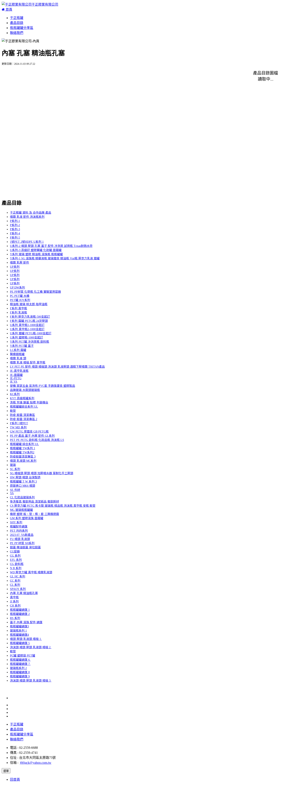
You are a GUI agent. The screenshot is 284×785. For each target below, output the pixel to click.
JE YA (13, 381)
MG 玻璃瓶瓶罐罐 (21, 509)
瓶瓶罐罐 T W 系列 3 (23, 481)
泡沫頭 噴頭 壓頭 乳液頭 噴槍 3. (30, 680)
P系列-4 (15, 233)
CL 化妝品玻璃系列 (22, 497)
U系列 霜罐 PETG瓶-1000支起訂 (30, 333)
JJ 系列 (14, 601)
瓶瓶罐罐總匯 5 (20, 643)
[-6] (72, 86)
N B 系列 (15, 568)
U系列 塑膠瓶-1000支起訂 (26, 337)
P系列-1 (15, 221)
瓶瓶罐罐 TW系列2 (22, 452)
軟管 (13, 410)
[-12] (198, 96)
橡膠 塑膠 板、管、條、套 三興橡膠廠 (34, 514)
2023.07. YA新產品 (21, 534)
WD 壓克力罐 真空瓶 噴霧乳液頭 (31, 572)
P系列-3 (15, 229)
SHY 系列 (16, 522)
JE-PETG (15, 378)
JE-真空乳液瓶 (19, 370)
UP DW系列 (17, 287)
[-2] (72, 75)
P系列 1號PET (19, 423)
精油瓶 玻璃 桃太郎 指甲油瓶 (28, 304)
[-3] (134, 75)
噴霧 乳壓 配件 (19, 262)
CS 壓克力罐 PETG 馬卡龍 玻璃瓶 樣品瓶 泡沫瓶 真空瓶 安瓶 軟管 (52, 505)
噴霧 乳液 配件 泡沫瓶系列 (27, 216)
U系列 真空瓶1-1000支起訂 (27, 325)
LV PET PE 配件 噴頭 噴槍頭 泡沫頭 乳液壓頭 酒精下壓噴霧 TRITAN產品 (57, 366)
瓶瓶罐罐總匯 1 (20, 609)
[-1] (9, 75)
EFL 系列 (16, 559)
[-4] (197, 75)
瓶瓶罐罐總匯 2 (20, 614)
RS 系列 (15, 618)
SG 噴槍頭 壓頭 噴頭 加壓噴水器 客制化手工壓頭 (41, 473)
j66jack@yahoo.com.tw (35, 762)
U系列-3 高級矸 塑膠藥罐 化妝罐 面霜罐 (36, 250)
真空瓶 (14, 597)
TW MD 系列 (18, 427)
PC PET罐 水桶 (19, 295)
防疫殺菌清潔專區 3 (23, 456)
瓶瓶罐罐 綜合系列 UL (24, 444)
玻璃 (13, 465)
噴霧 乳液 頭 (18, 358)
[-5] (9, 86)
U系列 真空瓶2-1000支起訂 (27, 329)
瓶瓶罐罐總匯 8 (20, 672)
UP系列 (15, 266)
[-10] (72, 96)
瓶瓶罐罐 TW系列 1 (22, 448)
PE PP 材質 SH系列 (22, 543)
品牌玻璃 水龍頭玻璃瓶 (25, 390)
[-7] (134, 86)
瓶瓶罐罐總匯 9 (20, 676)
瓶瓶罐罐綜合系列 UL (24, 406)
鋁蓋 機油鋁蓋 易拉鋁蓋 (25, 547)
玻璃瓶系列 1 (18, 630)
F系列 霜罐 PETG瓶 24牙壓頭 (29, 320)
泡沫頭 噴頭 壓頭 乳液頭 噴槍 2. (30, 647)
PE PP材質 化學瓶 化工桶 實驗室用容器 (35, 291)
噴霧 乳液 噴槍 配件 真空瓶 (27, 362)
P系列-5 (15, 237)
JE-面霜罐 (16, 375)
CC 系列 (15, 580)
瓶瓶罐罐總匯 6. (20, 659)
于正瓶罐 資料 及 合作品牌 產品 (30, 212)
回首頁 (15, 779)
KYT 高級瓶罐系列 (22, 398)
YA (12, 493)
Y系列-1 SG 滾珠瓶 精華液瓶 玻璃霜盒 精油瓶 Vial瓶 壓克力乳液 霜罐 (55, 258)
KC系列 (15, 394)
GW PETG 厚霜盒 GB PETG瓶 (29, 431)
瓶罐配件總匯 (18, 526)
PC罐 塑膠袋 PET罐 (22, 655)
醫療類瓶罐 (17, 354)
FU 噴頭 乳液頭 (20, 539)
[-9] (9, 96)
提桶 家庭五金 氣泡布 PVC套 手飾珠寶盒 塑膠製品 (42, 385)
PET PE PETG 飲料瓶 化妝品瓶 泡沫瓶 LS (37, 440)
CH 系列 (15, 605)
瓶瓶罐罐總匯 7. (20, 664)
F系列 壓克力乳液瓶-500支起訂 (30, 316)
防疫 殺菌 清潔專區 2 (23, 419)
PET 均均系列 (19, 530)
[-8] (197, 86)
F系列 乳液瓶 (18, 312)
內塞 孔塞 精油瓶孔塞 (24, 593)
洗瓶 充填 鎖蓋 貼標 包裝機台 (29, 402)
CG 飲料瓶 (16, 564)
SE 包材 (15, 489)
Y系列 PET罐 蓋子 (22, 345)
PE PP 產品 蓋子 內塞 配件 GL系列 (32, 435)
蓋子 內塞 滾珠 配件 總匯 (26, 622)
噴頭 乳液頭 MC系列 (23, 460)
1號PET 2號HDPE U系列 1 (27, 241)
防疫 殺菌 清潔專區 (22, 415)
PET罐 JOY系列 (20, 300)
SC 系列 (15, 469)
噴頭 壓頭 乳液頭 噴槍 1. (26, 639)
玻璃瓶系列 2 (18, 668)
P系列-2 (15, 225)
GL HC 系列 (17, 576)
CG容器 (15, 551)
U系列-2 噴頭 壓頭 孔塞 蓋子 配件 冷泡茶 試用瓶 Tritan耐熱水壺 (51, 246)
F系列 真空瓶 (18, 308)
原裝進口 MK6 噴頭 (22, 485)
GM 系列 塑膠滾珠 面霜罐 (26, 518)
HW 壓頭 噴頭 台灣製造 (25, 477)
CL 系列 (15, 584)
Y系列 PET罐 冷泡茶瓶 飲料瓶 (29, 341)
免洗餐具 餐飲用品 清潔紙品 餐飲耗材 (34, 501)
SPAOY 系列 (18, 589)
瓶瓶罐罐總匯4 (19, 634)
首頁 (8, 9)
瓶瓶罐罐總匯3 (19, 626)
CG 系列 (15, 555)
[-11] (135, 96)
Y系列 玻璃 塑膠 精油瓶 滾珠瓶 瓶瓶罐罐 (36, 254)
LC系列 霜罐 (18, 350)
